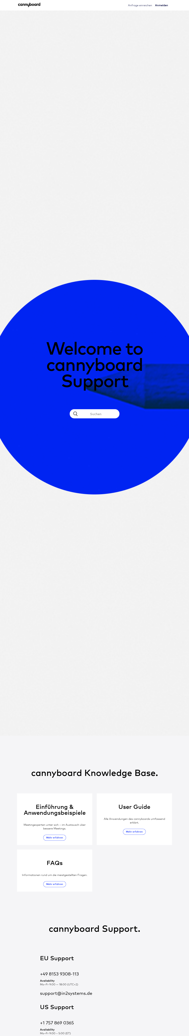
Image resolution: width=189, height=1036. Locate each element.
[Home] (29, 6)
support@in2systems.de (66, 993)
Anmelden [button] (161, 5)
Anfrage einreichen (140, 5)
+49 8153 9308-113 (59, 973)
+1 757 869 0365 (57, 1022)
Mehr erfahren (54, 837)
